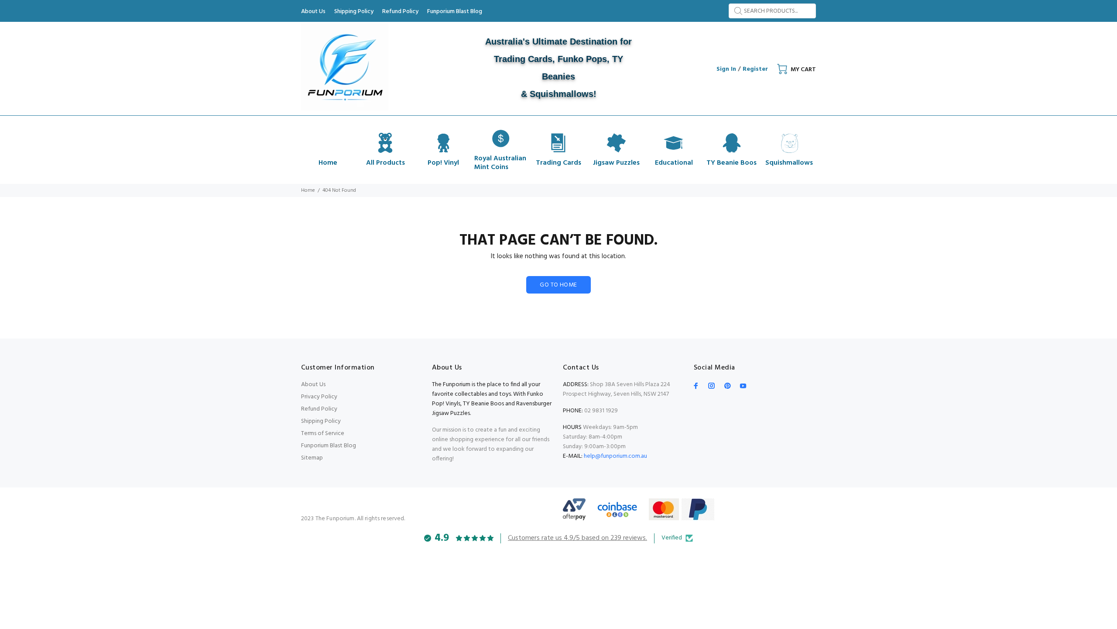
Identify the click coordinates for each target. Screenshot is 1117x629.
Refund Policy (319, 409)
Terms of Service (322, 434)
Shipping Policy (321, 421)
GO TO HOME (558, 285)
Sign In (726, 69)
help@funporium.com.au (614, 456)
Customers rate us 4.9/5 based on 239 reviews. (577, 538)
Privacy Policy (319, 397)
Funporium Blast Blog (328, 446)
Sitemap (312, 458)
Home (308, 190)
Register (755, 69)
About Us (313, 385)
